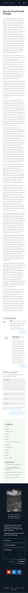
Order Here (14, 516)
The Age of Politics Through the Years (14, 464)
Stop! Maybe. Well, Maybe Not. (12, 477)
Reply (22, 332)
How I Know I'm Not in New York (13, 442)
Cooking (7, 429)
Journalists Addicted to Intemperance (13, 472)
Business (7, 426)
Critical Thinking (8, 431)
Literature (7, 450)
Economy (7, 437)
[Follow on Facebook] (19, 572)
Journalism (7, 444)
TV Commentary (9, 457)
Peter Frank (15, 337)
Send (22, 561)
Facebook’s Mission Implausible (12, 475)
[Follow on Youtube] (8, 572)
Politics (6, 455)
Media (6, 452)
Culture (7, 434)
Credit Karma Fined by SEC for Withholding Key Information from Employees (13, 468)
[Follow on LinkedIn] (14, 572)
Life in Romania (8, 447)
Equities (7, 439)
